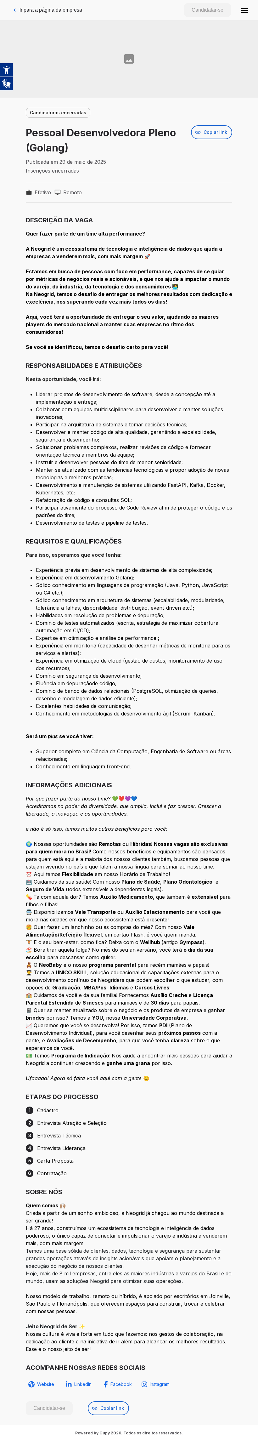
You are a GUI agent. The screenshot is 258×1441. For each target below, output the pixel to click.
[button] (244, 10)
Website (45, 1384)
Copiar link (215, 132)
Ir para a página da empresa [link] (51, 10)
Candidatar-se (207, 10)
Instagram (160, 1384)
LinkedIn (83, 1384)
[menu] (244, 10)
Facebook (121, 1384)
